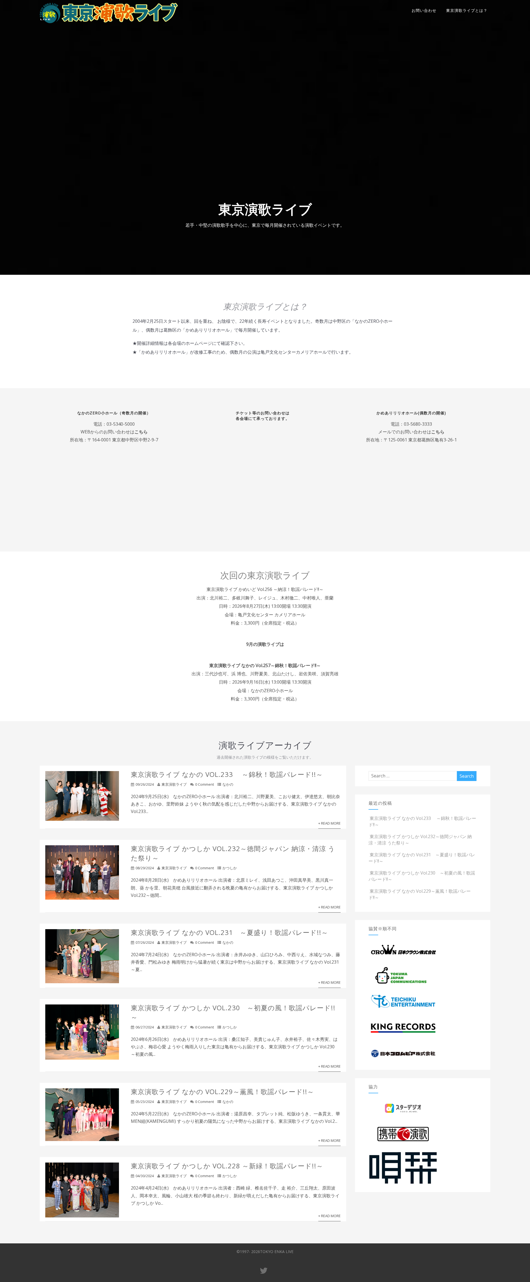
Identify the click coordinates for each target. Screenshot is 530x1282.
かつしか (229, 867)
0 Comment (204, 784)
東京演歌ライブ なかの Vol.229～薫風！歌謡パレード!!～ (222, 1091)
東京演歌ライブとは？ (466, 10)
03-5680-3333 (418, 424)
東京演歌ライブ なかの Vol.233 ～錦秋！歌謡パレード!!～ (227, 774)
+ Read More (329, 823)
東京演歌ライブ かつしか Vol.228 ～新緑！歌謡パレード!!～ (227, 1165)
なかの (227, 784)
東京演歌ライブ (174, 784)
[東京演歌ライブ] (109, 24)
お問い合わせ (424, 10)
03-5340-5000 (121, 424)
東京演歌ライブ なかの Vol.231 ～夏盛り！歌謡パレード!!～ (229, 932)
